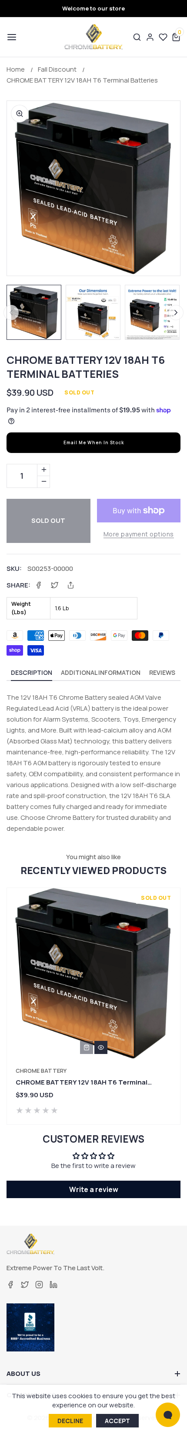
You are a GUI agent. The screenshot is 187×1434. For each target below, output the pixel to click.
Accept (117, 1421)
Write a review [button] (93, 1189)
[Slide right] (176, 312)
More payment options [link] (139, 534)
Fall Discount (57, 69)
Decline (70, 1421)
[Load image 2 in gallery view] (93, 312)
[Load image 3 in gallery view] (152, 312)
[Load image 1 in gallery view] (34, 312)
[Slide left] (11, 312)
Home (16, 69)
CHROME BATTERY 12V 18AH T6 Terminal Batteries (82, 80)
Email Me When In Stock (93, 442)
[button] (11, 37)
